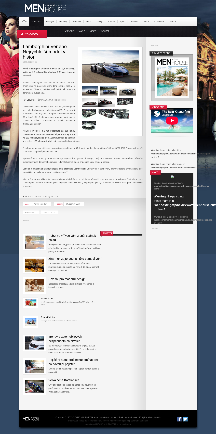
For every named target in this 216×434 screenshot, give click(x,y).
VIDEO (93, 31)
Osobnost (76, 21)
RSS (141, 417)
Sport (122, 21)
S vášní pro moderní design (67, 279)
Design (100, 21)
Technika (134, 21)
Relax (146, 21)
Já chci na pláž (48, 299)
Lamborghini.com (50, 196)
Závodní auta (49, 212)
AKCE (82, 31)
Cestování (159, 21)
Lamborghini (30, 212)
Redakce (148, 417)
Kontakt (157, 417)
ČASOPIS (69, 31)
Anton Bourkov (40, 204)
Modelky (63, 21)
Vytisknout (104, 417)
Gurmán (172, 21)
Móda (88, 21)
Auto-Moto (36, 21)
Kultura (111, 21)
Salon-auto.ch (34, 196)
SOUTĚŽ (105, 31)
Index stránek (131, 417)
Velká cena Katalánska (63, 380)
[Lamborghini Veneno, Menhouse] (110, 82)
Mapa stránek (117, 417)
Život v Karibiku (48, 317)
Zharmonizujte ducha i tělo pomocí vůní (74, 258)
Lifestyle (50, 21)
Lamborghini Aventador (68, 141)
